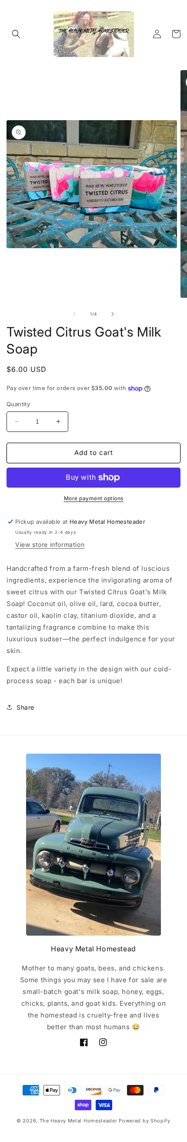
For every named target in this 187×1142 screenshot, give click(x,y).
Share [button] (25, 707)
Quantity (18, 404)
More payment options (94, 498)
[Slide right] (112, 313)
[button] (16, 34)
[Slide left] (74, 313)
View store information (49, 544)
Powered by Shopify (144, 1121)
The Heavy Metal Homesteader (78, 1121)
